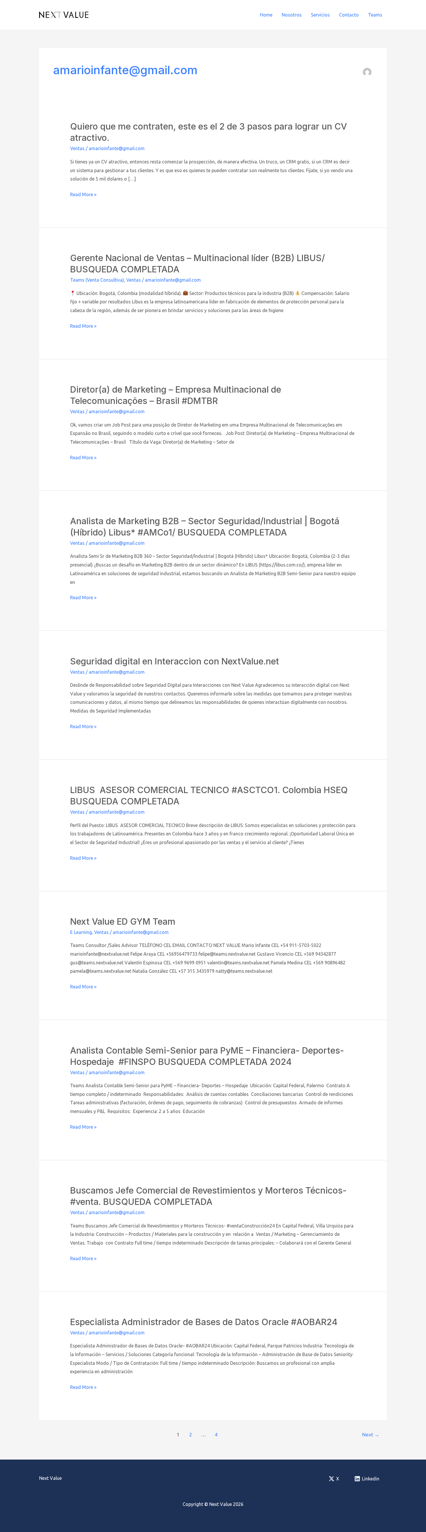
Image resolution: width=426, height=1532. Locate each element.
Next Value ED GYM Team (122, 921)
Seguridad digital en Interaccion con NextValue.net (174, 661)
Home (266, 14)
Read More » (83, 195)
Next (370, 1434)
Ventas (77, 148)
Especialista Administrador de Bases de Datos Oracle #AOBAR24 (204, 1322)
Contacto (349, 14)
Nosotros (292, 14)
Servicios (320, 14)
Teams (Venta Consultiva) (97, 280)
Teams (375, 14)
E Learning (81, 932)
